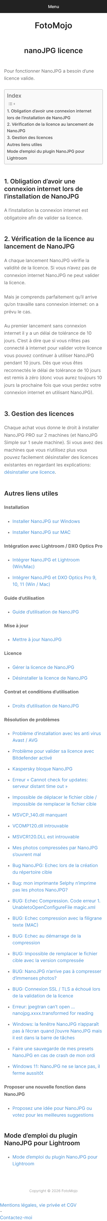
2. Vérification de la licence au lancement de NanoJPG (50, 127)
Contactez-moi (16, 1217)
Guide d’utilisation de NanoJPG (45, 612)
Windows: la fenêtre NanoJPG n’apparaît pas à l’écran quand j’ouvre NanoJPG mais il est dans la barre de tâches (57, 1031)
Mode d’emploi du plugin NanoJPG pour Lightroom (45, 154)
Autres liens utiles (24, 144)
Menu (53, 6)
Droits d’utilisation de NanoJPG (45, 706)
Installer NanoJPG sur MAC (41, 532)
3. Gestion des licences (30, 137)
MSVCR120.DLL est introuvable (45, 837)
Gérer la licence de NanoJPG (43, 667)
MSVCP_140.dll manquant (39, 815)
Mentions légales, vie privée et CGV (38, 1205)
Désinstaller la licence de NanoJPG (50, 678)
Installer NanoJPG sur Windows (46, 521)
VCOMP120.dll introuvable (40, 826)
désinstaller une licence (29, 472)
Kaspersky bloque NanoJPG (42, 769)
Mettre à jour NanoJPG (37, 639)
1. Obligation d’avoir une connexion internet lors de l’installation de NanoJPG (49, 114)
